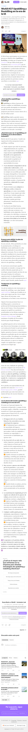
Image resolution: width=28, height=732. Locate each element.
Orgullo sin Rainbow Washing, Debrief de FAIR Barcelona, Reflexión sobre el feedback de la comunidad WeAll (10, 666)
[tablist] (8, 639)
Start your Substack (9, 725)
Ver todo (4, 699)
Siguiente (22, 630)
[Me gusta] (2, 31)
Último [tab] (10, 657)
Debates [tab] (15, 657)
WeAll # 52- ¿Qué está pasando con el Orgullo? (8, 662)
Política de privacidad (13, 619)
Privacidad (13, 720)
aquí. (25, 280)
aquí (17, 81)
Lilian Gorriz (18, 388)
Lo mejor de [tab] (4, 657)
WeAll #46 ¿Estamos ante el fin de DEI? (9, 688)
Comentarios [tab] (5, 640)
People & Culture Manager (9, 316)
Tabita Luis (7, 26)
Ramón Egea (4, 390)
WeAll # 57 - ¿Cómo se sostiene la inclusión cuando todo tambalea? (9, 675)
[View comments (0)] (6, 31)
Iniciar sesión (23, 2)
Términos (19, 720)
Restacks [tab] (11, 640)
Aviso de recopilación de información (16, 618)
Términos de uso (16, 616)
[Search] (25, 657)
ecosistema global (16, 65)
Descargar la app (21, 725)
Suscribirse (16, 2)
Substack (7, 729)
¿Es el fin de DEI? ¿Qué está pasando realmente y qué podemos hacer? (10, 692)
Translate (4, 6)
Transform (4, 62)
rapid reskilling (5, 292)
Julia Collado (13, 390)
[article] (14, 666)
